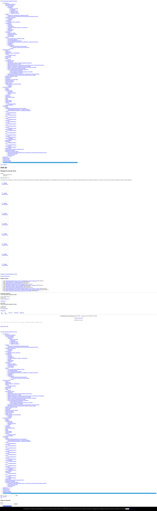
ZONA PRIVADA (7, 162)
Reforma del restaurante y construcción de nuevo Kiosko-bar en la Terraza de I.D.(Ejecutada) (26, 65)
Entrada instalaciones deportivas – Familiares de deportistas (19, 110)
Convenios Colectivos (9, 81)
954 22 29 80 (4, 308)
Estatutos (7, 14)
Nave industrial (11, 36)
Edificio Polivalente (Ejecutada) (16, 70)
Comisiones (10, 7)
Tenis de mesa (8, 145)
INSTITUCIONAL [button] (7, 49)
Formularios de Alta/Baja (10, 150)
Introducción (10, 61)
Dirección (10, 24)
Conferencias (7, 96)
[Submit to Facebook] (4, 274)
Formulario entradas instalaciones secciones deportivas (15, 108)
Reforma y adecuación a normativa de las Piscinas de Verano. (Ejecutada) (22, 67)
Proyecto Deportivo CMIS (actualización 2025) (14, 149)
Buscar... (2, 495)
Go (16, 495)
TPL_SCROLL (3, 496)
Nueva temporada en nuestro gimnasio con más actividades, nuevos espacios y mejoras (23, 288)
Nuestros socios (8, 77)
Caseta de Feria (11, 35)
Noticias (11, 48)
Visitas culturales (8, 100)
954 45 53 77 (7, 298)
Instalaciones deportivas (12, 34)
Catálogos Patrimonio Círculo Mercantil (13, 83)
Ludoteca (7, 102)
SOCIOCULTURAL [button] (7, 87)
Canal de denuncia (11, 154)
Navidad (7, 54)
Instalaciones (7, 31)
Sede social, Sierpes (12, 33)
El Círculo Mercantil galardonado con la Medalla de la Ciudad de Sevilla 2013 (23, 41)
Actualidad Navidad (12, 55)
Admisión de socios (14, 10)
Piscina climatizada (9, 138)
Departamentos (8, 23)
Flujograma (10, 155)
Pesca (6, 133)
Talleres (6, 99)
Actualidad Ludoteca (12, 103)
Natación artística (8, 129)
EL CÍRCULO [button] (6, 3)
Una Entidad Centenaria (12, 39)
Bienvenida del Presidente (10, 4)
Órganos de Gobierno (9, 5)
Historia (6, 37)
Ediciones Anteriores (12, 92)
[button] (3, 164)
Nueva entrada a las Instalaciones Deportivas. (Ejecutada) (21, 71)
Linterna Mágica (8, 101)
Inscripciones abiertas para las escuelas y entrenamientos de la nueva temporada (21, 280)
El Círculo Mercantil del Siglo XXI (14, 40)
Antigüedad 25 (11, 42)
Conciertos (7, 95)
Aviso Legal (22, 322)
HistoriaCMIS (8, 51)
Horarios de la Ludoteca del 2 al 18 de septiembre (15, 284)
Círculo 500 (7, 78)
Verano (6, 58)
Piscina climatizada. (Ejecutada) (16, 72)
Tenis (6, 143)
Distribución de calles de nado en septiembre (14, 286)
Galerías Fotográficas (9, 80)
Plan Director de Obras (9, 60)
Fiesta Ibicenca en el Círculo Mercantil (13, 283)
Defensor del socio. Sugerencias (14, 21)
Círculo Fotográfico (9, 104)
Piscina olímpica (8, 140)
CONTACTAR (6, 159)
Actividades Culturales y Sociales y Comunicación (17, 27)
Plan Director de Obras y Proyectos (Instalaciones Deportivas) (20, 62)
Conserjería (10, 30)
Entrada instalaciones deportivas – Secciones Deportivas (19, 109)
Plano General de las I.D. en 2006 (14, 64)
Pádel (6, 131)
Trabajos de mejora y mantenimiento (12, 52)
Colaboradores (8, 20)
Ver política (131, 508)
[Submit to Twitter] (13, 274)
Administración (11, 26)
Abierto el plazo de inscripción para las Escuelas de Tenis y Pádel (18, 290)
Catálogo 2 (10, 86)
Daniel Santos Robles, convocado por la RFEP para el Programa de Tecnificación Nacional (23, 289)
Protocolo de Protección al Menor (11, 151)
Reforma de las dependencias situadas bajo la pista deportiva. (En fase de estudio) (23, 73)
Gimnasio (7, 122)
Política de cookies (38, 322)
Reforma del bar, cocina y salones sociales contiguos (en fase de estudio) (22, 75)
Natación (7, 127)
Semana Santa (8, 56)
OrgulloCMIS (8, 148)
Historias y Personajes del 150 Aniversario (18, 46)
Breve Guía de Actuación (13, 153)
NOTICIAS (5, 157)
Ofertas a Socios (8, 82)
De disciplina (12, 9)
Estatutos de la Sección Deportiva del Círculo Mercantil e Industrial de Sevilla (23, 16)
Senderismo (7, 141)
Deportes (9, 28)
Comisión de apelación (14, 13)
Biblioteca (7, 89)
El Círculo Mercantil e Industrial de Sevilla (16, 38)
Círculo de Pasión (8, 90)
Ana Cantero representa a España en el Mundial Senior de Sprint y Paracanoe (21, 285)
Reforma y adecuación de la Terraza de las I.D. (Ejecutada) (19, 66)
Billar (6, 116)
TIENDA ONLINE (7, 160)
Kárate (6, 124)
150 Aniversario (11, 45)
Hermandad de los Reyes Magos (11, 79)
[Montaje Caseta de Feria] (5, 184)
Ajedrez (6, 111)
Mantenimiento (11, 29)
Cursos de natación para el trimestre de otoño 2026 (16, 287)
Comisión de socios (14, 11)
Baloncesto (7, 113)
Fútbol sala (7, 120)
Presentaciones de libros (10, 97)
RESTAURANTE (6, 158)
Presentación (10, 91)
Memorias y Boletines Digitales (11, 76)
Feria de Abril (8, 57)
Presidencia (10, 25)
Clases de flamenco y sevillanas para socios (14, 281)
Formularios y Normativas (10, 17)
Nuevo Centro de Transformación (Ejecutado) (17, 68)
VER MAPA (3, 301)
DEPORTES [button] (5, 106)
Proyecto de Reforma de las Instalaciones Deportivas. (18, 69)
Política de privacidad (29, 322)
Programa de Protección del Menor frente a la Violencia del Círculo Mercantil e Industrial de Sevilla (27, 152)
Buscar (1, 502)
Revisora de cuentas (14, 8)
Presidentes (10, 44)
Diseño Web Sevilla (4, 326)
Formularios (10, 18)
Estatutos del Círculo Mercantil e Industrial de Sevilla (18, 15)
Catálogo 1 (10, 85)
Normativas (10, 19)
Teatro (6, 98)
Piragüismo (7, 135)
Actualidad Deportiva (12, 112)
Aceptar (127, 508)
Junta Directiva (11, 6)
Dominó (7, 118)
